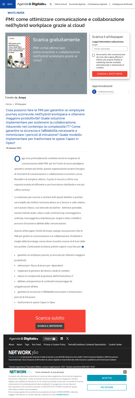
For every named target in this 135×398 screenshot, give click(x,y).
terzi (112, 57)
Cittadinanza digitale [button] (97, 4)
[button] (8, 4)
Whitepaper (20, 104)
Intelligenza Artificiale (122, 4)
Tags (27, 344)
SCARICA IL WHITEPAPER (50, 326)
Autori (19, 344)
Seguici (48, 338)
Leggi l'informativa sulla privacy (108, 41)
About (11, 344)
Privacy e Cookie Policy (54, 344)
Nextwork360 (14, 357)
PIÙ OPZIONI (107, 387)
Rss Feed (36, 344)
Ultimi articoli (61, 4)
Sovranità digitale (77, 4)
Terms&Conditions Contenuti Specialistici (87, 344)
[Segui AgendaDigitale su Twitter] (67, 339)
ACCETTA (107, 378)
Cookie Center (115, 344)
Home (9, 104)
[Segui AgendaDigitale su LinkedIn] (61, 339)
